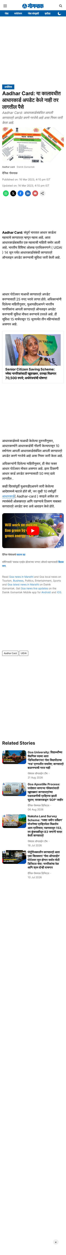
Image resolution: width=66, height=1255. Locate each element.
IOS (59, 592)
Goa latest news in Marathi (23, 584)
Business (18, 580)
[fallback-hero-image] (14, 757)
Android (46, 592)
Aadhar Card (10, 653)
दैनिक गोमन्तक (10, 173)
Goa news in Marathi (21, 576)
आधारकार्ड (8, 496)
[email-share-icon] (35, 195)
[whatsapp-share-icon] (6, 195)
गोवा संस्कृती (33, 13)
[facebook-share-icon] (20, 195)
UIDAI (24, 653)
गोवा (6, 13)
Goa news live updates (34, 588)
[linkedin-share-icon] (28, 195)
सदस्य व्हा (20, 554)
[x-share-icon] (13, 195)
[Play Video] (33, 530)
